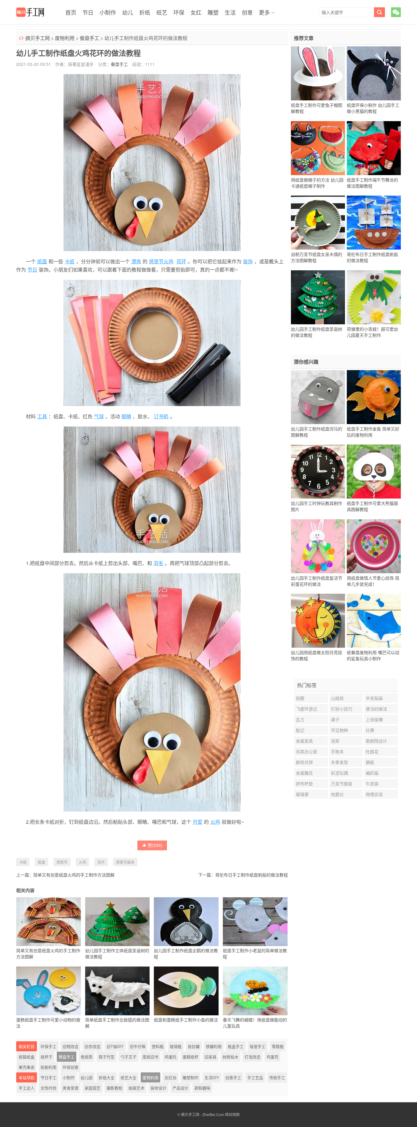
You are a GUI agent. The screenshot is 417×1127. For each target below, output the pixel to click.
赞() (155, 845)
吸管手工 (258, 1046)
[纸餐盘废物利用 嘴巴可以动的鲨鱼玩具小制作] (374, 621)
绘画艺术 (136, 1088)
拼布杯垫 (304, 783)
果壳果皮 (26, 1067)
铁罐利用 (214, 1046)
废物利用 (64, 37)
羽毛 (158, 563)
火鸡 (215, 821)
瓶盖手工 (236, 1046)
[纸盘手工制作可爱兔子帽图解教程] (318, 73)
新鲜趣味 (202, 1088)
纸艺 (161, 12)
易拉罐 (194, 1046)
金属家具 (304, 741)
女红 (195, 12)
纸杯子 (47, 1057)
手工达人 (26, 1088)
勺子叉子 (128, 1057)
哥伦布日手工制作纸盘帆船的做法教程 (251, 875)
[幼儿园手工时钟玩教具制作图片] (318, 472)
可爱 (197, 821)
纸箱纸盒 (26, 1057)
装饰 (248, 261)
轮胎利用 (48, 1067)
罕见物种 (339, 730)
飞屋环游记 (306, 709)
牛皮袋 (372, 783)
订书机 (161, 416)
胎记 (300, 730)
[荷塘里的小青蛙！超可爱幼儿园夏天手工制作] (374, 297)
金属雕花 (304, 773)
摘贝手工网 (37, 37)
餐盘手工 (89, 37)
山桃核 (337, 698)
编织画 (372, 773)
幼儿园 (86, 1077)
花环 (181, 261)
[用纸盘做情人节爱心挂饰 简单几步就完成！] (374, 546)
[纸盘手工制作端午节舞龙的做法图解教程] (374, 148)
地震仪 (337, 794)
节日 (87, 12)
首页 (70, 12)
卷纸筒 (86, 1057)
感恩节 (61, 862)
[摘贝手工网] (30, 12)
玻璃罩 (302, 794)
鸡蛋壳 (272, 1057)
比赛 (370, 730)
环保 (178, 12)
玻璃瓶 (176, 1046)
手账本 (337, 751)
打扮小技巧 (341, 709)
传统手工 (277, 1077)
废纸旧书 (150, 1057)
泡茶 (335, 741)
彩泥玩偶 (339, 773)
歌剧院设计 (376, 741)
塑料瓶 (158, 1046)
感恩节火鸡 (161, 261)
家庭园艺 (92, 1088)
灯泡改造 (252, 1057)
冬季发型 (339, 762)
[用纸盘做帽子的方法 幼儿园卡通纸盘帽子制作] (318, 148)
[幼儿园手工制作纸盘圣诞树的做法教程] (318, 297)
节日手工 (48, 1077)
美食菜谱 (70, 1088)
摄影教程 (114, 1088)
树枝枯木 (230, 1057)
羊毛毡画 (374, 698)
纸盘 (42, 261)
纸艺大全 (128, 1077)
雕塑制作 (190, 1077)
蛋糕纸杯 (190, 1057)
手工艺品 (255, 1077)
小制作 (108, 12)
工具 (42, 416)
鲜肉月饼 (304, 762)
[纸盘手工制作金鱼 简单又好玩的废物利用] (374, 397)
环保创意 (70, 1067)
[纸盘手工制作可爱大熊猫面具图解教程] (374, 472)
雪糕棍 (278, 1046)
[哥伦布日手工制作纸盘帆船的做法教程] (374, 223)
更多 (264, 12)
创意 (247, 12)
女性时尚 (48, 1088)
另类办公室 (306, 751)
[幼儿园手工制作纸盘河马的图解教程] (318, 397)
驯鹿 (300, 698)
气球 (99, 416)
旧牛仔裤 (138, 1046)
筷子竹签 (106, 1057)
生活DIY (212, 1077)
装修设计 (158, 1088)
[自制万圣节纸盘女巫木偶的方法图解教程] (318, 223)
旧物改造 (70, 1046)
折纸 (144, 12)
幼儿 (127, 12)
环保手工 (48, 1046)
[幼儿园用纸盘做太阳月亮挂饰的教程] (318, 621)
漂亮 (136, 261)
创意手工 (233, 1077)
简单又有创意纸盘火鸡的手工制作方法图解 (73, 875)
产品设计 (180, 1088)
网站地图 (232, 1114)
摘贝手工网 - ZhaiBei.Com (202, 1114)
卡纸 (69, 261)
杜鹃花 (372, 751)
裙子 (335, 719)
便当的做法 (376, 709)
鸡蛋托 (170, 1057)
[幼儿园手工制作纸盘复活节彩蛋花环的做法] (318, 546)
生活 (230, 12)
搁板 (370, 762)
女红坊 (170, 1077)
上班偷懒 (374, 719)
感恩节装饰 (125, 862)
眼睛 (126, 416)
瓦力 (300, 719)
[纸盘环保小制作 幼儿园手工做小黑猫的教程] (374, 73)
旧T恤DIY (115, 1046)
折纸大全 (106, 1077)
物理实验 (374, 794)
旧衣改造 (92, 1046)
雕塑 (213, 12)
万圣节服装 (341, 783)
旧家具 (210, 1057)
